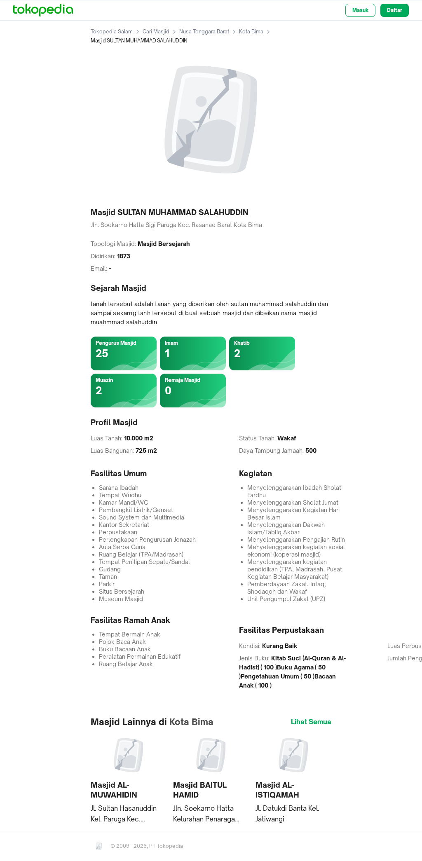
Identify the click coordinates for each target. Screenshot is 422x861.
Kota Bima (251, 31)
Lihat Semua (311, 722)
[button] (128, 779)
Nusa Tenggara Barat (204, 31)
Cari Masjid (156, 31)
